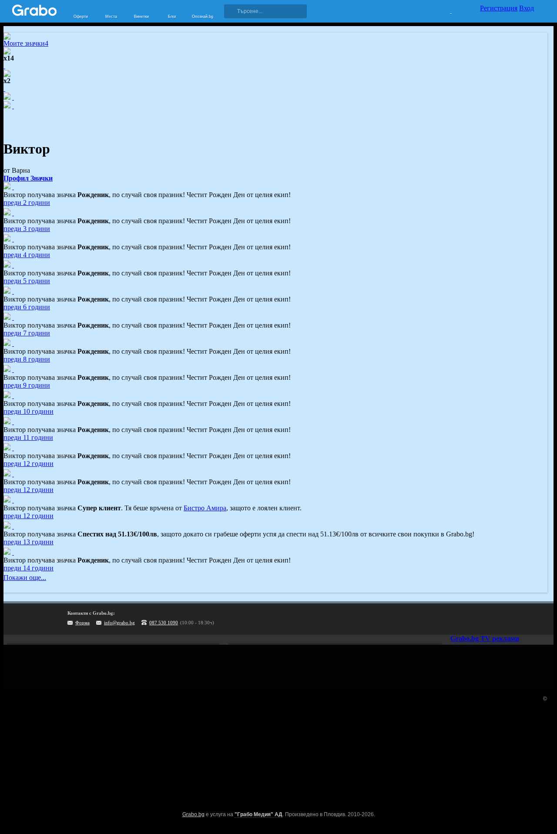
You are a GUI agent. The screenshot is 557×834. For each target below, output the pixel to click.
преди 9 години (26, 385)
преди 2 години (26, 202)
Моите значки (25, 43)
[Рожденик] (13, 187)
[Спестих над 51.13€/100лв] (13, 526)
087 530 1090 (163, 622)
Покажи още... (24, 577)
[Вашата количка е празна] (445, 10)
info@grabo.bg (119, 622)
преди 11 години (28, 437)
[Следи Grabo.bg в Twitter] (526, 619)
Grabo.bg (193, 814)
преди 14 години (28, 568)
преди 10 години (28, 411)
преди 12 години (28, 463)
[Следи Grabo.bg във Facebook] (543, 619)
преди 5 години (26, 281)
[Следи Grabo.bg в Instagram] (508, 619)
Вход (526, 8)
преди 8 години (26, 359)
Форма (82, 622)
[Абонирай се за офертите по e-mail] (490, 619)
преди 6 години (26, 307)
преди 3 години (26, 228)
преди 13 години (28, 542)
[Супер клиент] (13, 500)
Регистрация (498, 8)
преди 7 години (26, 333)
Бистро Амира (205, 508)
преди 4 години (26, 254)
